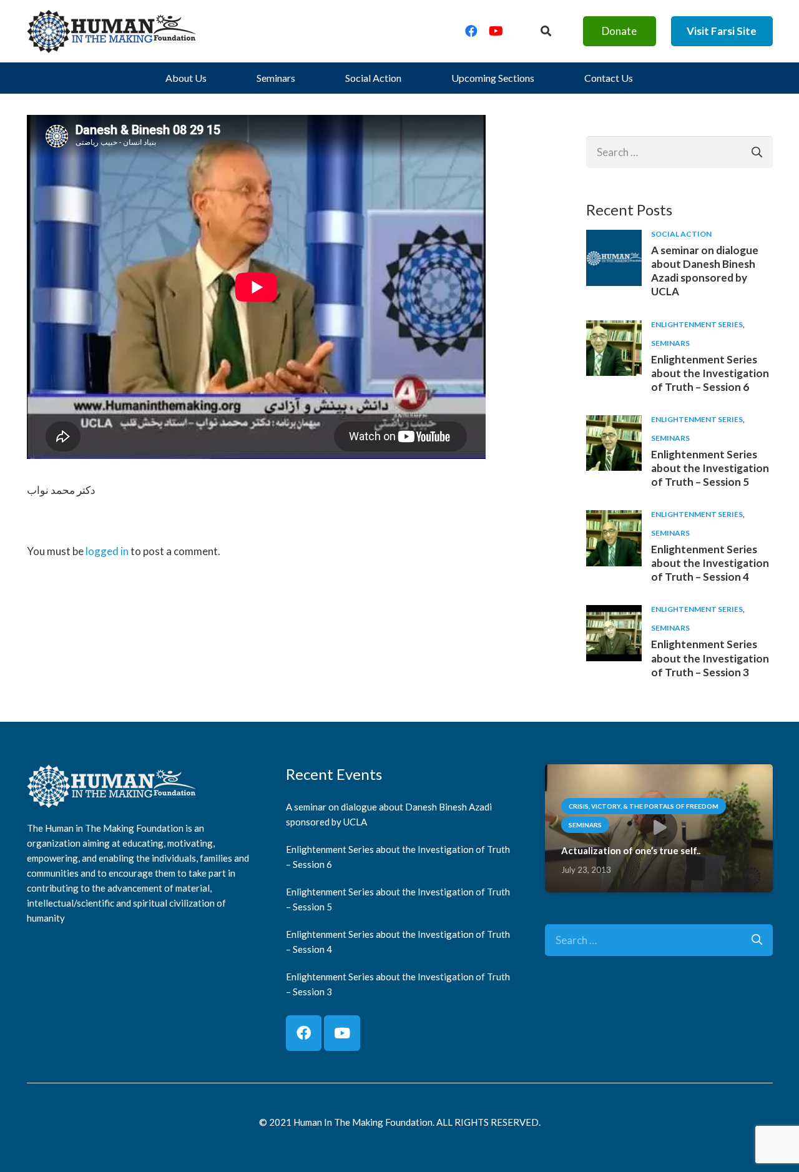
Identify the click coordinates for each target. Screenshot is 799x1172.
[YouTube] (496, 31)
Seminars (670, 343)
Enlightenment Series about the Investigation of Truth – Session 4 (710, 563)
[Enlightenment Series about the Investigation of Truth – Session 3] (614, 614)
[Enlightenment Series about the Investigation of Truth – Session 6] (614, 329)
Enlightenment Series (697, 324)
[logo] (112, 31)
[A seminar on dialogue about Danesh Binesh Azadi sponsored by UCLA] (614, 238)
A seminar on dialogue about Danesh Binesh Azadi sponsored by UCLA (704, 271)
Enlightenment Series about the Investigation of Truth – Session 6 (710, 373)
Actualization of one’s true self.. (630, 850)
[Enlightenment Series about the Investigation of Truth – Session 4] (614, 519)
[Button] (545, 31)
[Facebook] (471, 31)
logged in (107, 551)
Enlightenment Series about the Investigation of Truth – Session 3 (710, 658)
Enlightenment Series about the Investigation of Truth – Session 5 (710, 468)
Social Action (681, 234)
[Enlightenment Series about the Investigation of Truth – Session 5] (614, 424)
